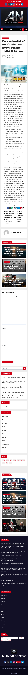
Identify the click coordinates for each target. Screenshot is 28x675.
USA (4, 462)
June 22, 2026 (8, 284)
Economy (4, 423)
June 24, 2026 (7, 488)
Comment (4, 301)
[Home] (2, 29)
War (7, 462)
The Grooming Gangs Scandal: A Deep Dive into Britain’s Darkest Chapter (13, 251)
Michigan (23, 460)
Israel (14, 460)
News (3, 433)
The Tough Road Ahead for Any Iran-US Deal (13, 392)
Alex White (11, 55)
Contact (14, 671)
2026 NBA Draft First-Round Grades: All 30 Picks (13, 377)
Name (4, 328)
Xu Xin (10, 462)
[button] (20, 29)
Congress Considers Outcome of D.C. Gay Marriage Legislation (20, 216)
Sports (3, 440)
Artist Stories (5, 416)
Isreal (18, 460)
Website (4, 345)
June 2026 (4, 406)
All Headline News (14, 656)
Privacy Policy (14, 673)
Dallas (7, 460)
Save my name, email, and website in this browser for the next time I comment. (13, 357)
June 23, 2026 (8, 255)
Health (3, 426)
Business (4, 419)
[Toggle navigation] (11, 29)
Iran (11, 460)
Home (6, 671)
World (3, 451)
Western (4, 447)
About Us (10, 671)
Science (4, 437)
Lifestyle (4, 430)
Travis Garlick (17, 255)
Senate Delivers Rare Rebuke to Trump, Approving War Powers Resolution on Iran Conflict (12, 387)
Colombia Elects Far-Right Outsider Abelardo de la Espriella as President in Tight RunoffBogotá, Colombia (10, 217)
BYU (4, 460)
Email (4, 337)
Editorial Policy (20, 671)
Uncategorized (7, 247)
